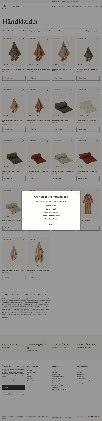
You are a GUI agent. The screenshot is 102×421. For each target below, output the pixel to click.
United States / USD (51, 212)
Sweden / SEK (51, 219)
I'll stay (51, 225)
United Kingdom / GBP (51, 216)
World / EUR (51, 206)
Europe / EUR (51, 209)
